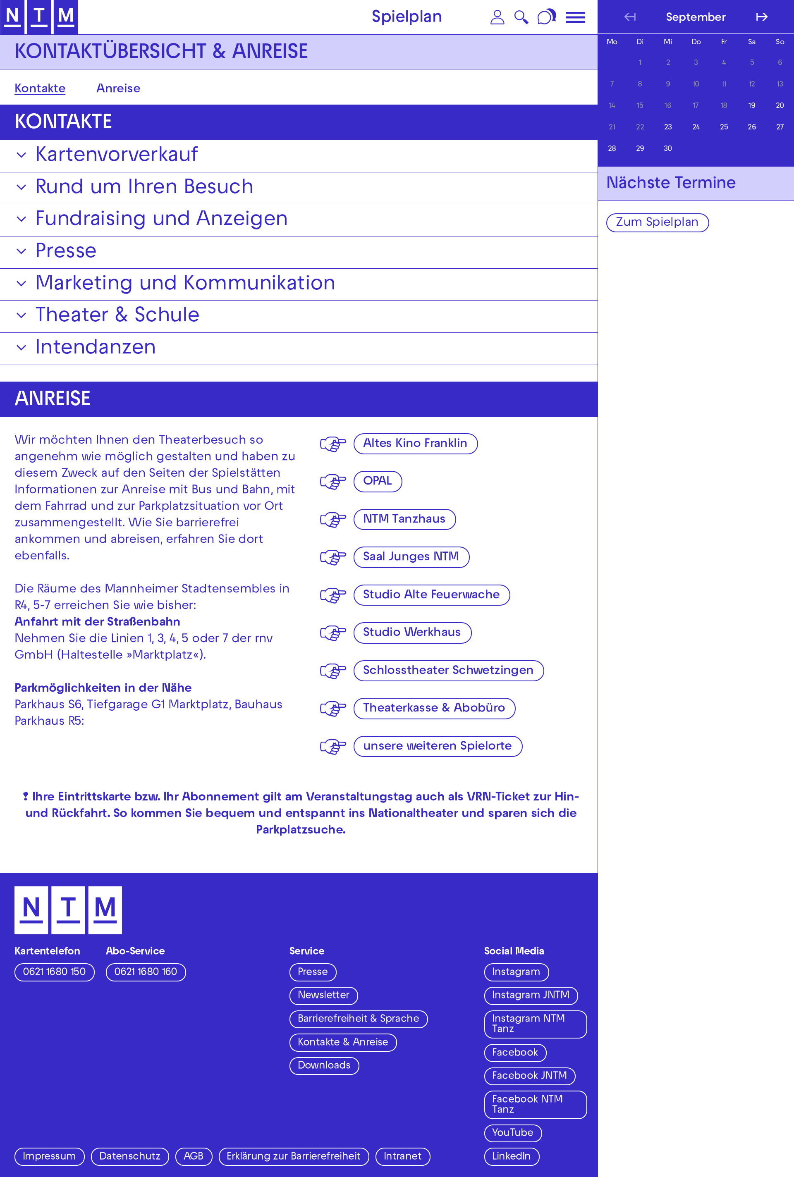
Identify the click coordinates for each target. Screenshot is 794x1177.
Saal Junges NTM (411, 558)
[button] (497, 17)
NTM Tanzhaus (404, 520)
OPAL (377, 482)
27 (780, 127)
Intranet (402, 1158)
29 (640, 149)
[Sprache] (547, 17)
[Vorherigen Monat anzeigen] (630, 17)
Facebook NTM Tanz (527, 1106)
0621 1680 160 (145, 973)
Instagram (516, 973)
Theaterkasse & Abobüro (434, 709)
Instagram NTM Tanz (528, 1025)
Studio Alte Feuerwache (431, 596)
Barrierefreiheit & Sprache (358, 1020)
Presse (313, 973)
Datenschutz (129, 1158)
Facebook (515, 1054)
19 (752, 106)
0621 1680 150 (54, 973)
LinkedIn (511, 1158)
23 (668, 127)
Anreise (118, 90)
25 (724, 127)
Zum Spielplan (657, 223)
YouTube (512, 1134)
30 (668, 149)
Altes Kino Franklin (415, 445)
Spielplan (407, 18)
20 (780, 106)
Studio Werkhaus (412, 634)
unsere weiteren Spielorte (437, 747)
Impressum (49, 1158)
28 (612, 149)
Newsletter (323, 996)
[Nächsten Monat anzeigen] (762, 17)
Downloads (324, 1067)
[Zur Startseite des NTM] (39, 17)
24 (696, 127)
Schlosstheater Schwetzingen (448, 672)
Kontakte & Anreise (343, 1043)
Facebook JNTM (529, 1077)
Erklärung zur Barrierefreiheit (293, 1158)
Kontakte (39, 90)
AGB (193, 1158)
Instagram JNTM (530, 996)
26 (752, 127)
